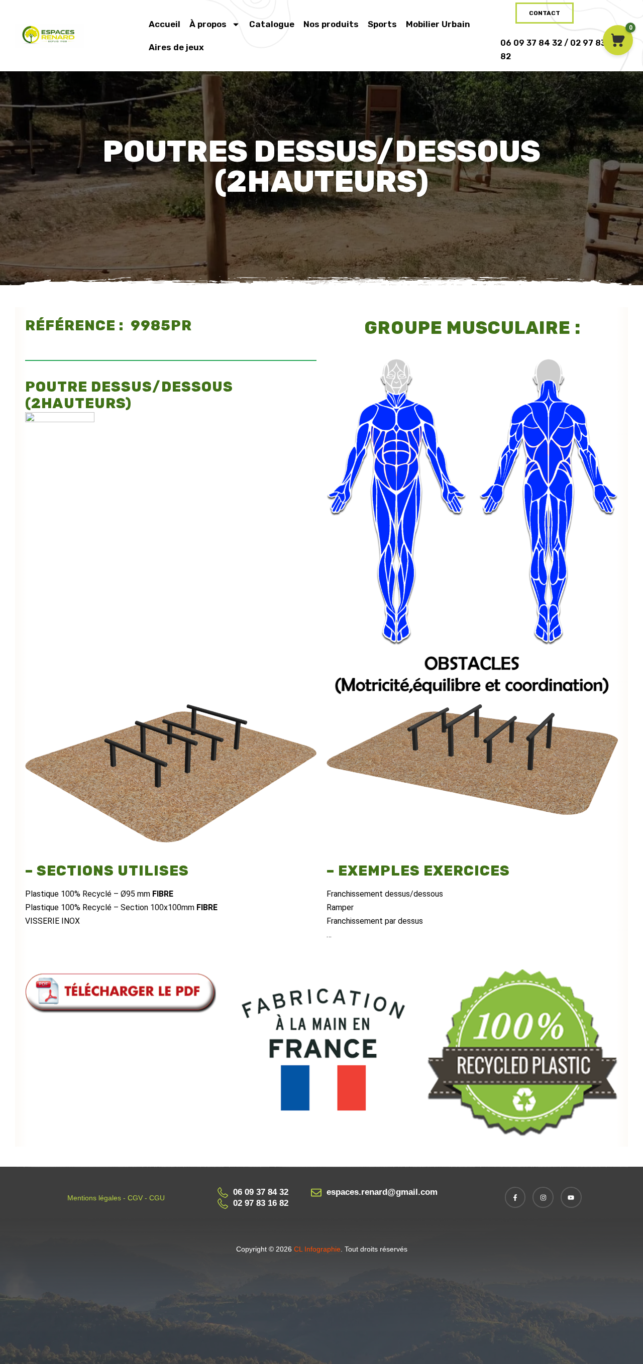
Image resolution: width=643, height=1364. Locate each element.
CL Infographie (316, 1249)
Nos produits (331, 24)
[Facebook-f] (515, 1197)
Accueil (164, 24)
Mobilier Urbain (438, 24)
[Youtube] (571, 1197)
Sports (382, 24)
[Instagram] (543, 1197)
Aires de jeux (176, 47)
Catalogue (271, 24)
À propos (208, 24)
